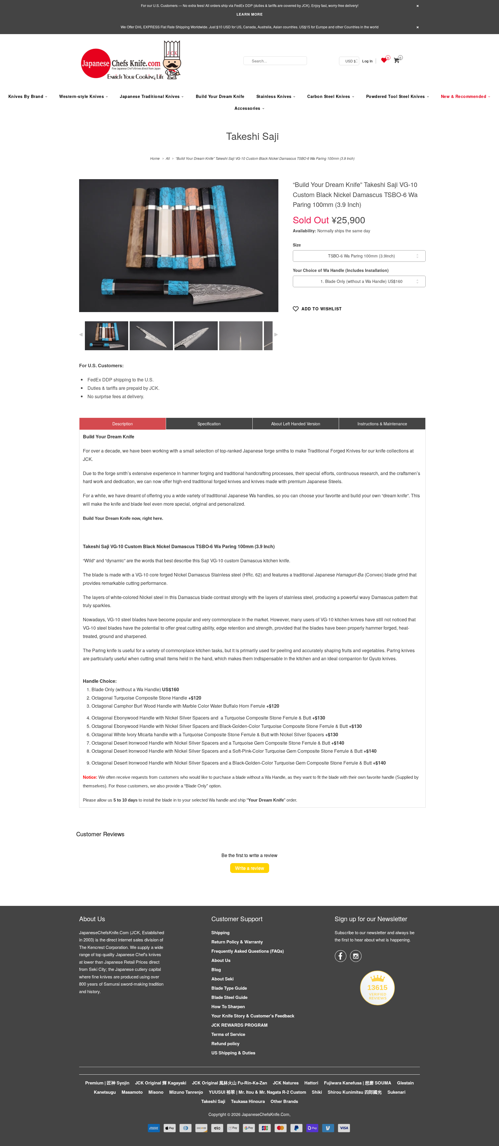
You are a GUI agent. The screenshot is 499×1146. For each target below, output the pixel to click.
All (168, 158)
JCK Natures (286, 1083)
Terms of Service (228, 1034)
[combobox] (275, 60)
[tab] (122, 424)
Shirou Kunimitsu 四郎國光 (355, 1092)
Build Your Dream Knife (220, 96)
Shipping (220, 932)
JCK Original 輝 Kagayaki (160, 1083)
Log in (367, 61)
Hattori (311, 1083)
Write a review (249, 868)
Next (267, 249)
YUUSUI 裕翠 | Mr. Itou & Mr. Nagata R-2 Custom (257, 1092)
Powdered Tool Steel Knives (395, 96)
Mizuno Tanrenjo (186, 1092)
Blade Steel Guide (229, 997)
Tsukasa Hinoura (248, 1101)
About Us (220, 960)
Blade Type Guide (229, 988)
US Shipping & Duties (233, 1052)
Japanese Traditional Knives (150, 96)
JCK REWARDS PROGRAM (239, 1025)
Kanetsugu (105, 1092)
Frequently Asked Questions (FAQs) (247, 951)
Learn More (250, 14)
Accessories (247, 108)
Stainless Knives (274, 96)
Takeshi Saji (252, 136)
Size (297, 245)
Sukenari (396, 1092)
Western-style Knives (81, 96)
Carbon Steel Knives (328, 96)
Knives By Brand (26, 96)
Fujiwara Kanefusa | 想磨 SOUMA (357, 1083)
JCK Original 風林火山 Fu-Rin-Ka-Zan (229, 1083)
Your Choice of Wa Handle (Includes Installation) (341, 270)
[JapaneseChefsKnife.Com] (131, 61)
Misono (155, 1092)
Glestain (405, 1083)
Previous (89, 249)
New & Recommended (464, 96)
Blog (216, 969)
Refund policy (225, 1043)
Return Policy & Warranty (237, 942)
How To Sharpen (228, 1006)
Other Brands (284, 1101)
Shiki (317, 1092)
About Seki (222, 979)
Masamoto (132, 1092)
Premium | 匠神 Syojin (107, 1083)
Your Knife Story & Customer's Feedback (252, 1016)
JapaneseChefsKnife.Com (265, 1114)
